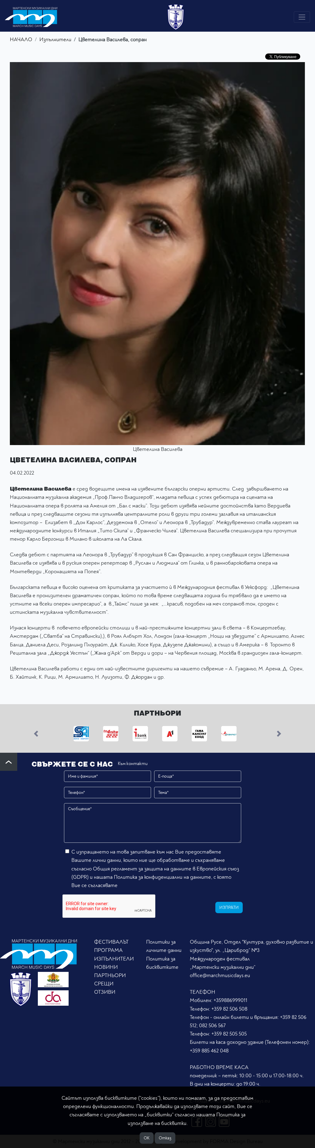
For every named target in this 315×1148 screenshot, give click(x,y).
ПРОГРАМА (108, 950)
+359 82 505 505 (229, 1034)
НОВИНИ (106, 967)
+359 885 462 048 (209, 1050)
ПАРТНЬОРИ (110, 975)
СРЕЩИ (104, 983)
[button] (36, 734)
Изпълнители (55, 39)
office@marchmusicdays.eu (220, 975)
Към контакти (133, 764)
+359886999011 (230, 1000)
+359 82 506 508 (229, 1009)
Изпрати (229, 907)
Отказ (165, 1138)
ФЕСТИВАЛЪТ (111, 942)
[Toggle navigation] (302, 17)
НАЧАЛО (21, 39)
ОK (147, 1138)
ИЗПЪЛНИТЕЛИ (114, 959)
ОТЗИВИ (104, 992)
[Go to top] (8, 762)
